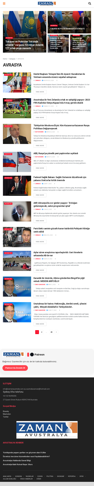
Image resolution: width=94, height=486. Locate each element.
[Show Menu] (4, 3)
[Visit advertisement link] (47, 484)
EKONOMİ (60, 476)
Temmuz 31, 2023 (48, 106)
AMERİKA (8, 154)
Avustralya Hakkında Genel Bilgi (17, 460)
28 (51, 332)
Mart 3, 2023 (52, 284)
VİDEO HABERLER (26, 479)
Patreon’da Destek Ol (15, 368)
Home (5, 59)
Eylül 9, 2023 (78, 52)
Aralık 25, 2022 (48, 235)
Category (12, 59)
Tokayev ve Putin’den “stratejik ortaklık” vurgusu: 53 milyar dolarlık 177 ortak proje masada (24, 45)
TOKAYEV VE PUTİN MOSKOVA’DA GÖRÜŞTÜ (67, 29)
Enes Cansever (40, 284)
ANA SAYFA (7, 476)
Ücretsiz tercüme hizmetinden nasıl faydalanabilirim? (26, 456)
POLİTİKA (50, 476)
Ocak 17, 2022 (52, 310)
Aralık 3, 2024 (55, 52)
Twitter (6, 417)
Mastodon (7, 414)
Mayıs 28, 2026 (22, 52)
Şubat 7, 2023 (47, 183)
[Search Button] (89, 3)
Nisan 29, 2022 (47, 259)
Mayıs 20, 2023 (50, 132)
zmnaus (38, 80)
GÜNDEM (18, 476)
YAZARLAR (30, 476)
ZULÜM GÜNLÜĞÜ (9, 479)
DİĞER (39, 479)
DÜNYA (40, 476)
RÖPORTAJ (72, 476)
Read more (41, 92)
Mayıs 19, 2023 (50, 157)
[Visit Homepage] (47, 3)
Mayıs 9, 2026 (55, 33)
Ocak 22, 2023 (47, 209)
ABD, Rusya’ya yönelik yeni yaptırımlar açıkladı (56, 153)
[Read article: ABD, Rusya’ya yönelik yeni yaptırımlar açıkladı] (17, 162)
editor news (39, 132)
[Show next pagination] (56, 332)
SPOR (81, 476)
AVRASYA (9, 38)
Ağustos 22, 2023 (48, 80)
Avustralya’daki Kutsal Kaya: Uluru (18, 464)
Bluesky (6, 411)
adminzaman (11, 52)
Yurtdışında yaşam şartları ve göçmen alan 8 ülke (24, 452)
